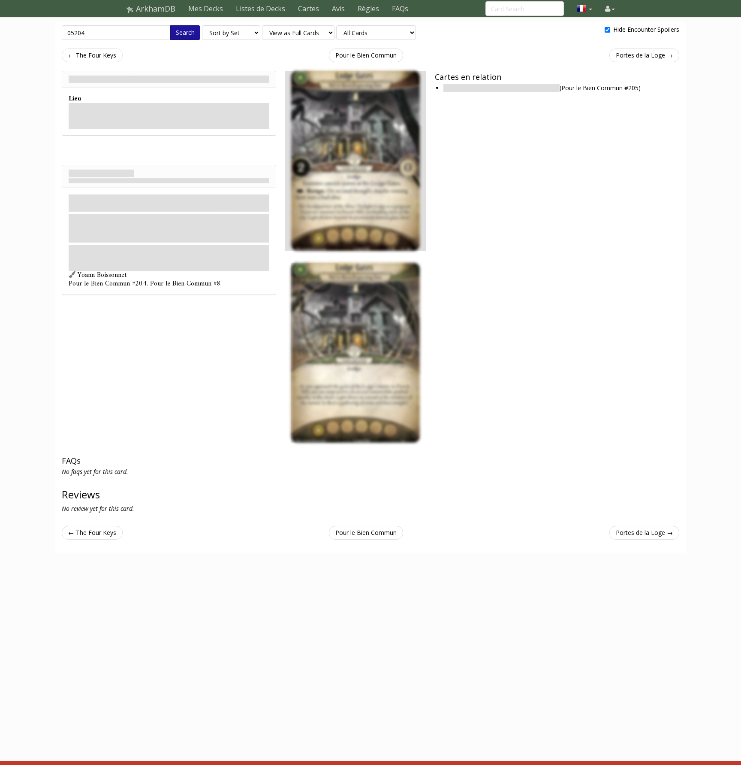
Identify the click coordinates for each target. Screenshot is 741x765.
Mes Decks (205, 8)
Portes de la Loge (101, 173)
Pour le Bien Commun (366, 55)
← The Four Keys (92, 55)
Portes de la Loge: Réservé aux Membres (501, 88)
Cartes (308, 8)
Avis (338, 8)
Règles (368, 8)
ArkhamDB (154, 8)
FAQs (400, 8)
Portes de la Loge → (644, 55)
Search (185, 32)
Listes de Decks (260, 8)
